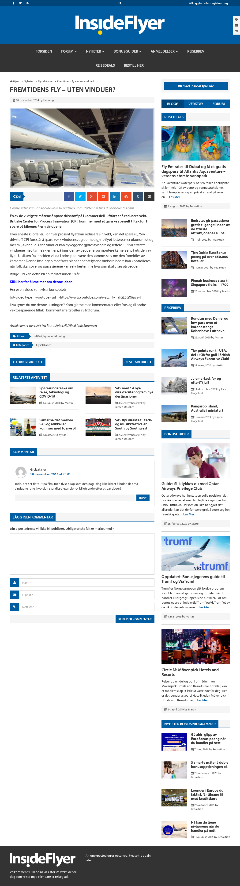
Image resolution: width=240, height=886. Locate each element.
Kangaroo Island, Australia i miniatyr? (207, 408)
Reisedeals (174, 117)
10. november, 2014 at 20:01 (50, 474)
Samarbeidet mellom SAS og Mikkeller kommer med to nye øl (57, 424)
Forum (219, 103)
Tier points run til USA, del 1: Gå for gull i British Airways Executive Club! (210, 354)
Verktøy (195, 103)
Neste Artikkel (137, 362)
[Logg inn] (236, 31)
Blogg (173, 103)
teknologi (60, 336)
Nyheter (48, 336)
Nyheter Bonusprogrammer (190, 723)
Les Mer (174, 197)
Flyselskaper (43, 345)
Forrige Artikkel (29, 362)
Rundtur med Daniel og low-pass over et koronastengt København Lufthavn (209, 324)
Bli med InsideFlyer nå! (196, 86)
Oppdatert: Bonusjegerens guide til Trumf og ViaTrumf (193, 579)
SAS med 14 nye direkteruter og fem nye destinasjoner (134, 392)
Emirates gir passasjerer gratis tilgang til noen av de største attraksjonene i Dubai (210, 226)
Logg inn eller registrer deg (209, 3)
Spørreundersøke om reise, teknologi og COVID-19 (56, 392)
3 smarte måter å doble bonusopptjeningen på (209, 764)
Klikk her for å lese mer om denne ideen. (41, 281)
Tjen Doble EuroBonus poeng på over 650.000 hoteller (209, 256)
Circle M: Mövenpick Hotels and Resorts (190, 672)
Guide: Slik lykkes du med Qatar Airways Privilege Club (190, 486)
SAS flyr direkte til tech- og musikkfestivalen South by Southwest (133, 424)
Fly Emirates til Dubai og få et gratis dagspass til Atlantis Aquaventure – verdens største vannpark (193, 171)
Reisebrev (172, 307)
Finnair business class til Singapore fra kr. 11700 (210, 282)
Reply (143, 497)
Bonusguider (176, 434)
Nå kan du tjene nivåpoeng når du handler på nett (205, 826)
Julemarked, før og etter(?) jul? (206, 380)
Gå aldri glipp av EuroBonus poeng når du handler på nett (208, 738)
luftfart (38, 336)
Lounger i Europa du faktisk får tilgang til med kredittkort (207, 794)
